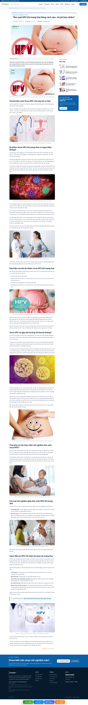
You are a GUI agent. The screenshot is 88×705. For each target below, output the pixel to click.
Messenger (72, 681)
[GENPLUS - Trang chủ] (5, 4)
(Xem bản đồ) (12, 691)
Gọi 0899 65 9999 (64, 661)
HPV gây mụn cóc (30, 166)
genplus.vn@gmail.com (75, 0)
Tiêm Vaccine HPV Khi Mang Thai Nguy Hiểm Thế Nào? (37, 598)
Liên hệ (72, 4)
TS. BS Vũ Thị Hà (46, 21)
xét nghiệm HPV (43, 506)
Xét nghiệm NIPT (38, 676)
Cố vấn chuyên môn (53, 676)
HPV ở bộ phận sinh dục (36, 317)
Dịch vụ (52, 4)
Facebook (67, 681)
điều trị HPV (42, 567)
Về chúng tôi (47, 4)
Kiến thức (51, 680)
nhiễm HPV (22, 152)
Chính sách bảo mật (68, 697)
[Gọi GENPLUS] (78, 4)
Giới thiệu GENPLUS (53, 674)
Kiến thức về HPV (17, 8)
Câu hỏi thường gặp (53, 682)
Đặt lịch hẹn (67, 4)
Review (57, 4)
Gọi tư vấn (64, 108)
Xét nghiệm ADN (38, 674)
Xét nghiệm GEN (38, 678)
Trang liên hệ (67, 679)
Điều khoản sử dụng (76, 697)
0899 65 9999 (69, 675)
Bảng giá (37, 680)
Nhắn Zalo (75, 661)
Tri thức (61, 4)
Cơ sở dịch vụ (52, 678)
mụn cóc (50, 271)
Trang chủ (41, 4)
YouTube (75, 681)
